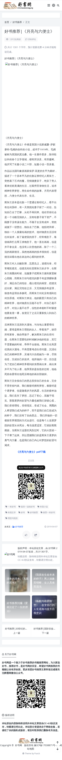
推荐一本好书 (48, 512)
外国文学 (11, 512)
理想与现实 (12, 518)
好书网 (52, 548)
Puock (37, 753)
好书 (22, 512)
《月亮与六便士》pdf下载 (31, 451)
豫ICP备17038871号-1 (45, 745)
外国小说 (43, 506)
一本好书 (11, 506)
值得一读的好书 (27, 506)
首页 (6, 22)
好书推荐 (17, 22)
